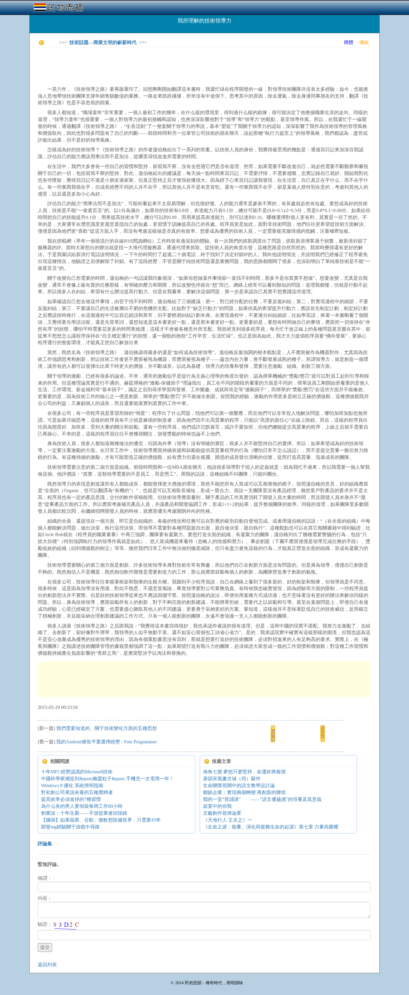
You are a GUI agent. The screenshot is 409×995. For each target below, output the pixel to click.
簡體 (348, 42)
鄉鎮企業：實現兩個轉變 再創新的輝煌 (244, 792)
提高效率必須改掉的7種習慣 (71, 799)
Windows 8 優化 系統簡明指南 (72, 785)
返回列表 (47, 964)
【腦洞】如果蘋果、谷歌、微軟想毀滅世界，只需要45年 (101, 819)
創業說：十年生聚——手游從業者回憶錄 (84, 813)
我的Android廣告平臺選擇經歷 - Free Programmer (106, 741)
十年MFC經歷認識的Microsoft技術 (77, 771)
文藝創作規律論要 (222, 813)
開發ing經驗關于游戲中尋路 (70, 826)
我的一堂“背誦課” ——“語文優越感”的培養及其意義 (262, 799)
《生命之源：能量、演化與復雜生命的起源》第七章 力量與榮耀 (270, 826)
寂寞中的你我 (217, 806)
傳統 (364, 42)
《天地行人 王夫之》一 (227, 819)
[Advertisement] (147, 65)
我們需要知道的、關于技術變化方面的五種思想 (106, 728)
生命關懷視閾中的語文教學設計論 (239, 785)
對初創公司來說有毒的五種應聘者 (77, 792)
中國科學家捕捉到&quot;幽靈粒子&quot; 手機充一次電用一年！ (107, 778)
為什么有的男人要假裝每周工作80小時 (81, 806)
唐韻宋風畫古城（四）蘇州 (231, 778)
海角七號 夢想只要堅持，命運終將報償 (244, 771)
